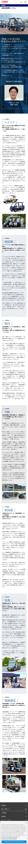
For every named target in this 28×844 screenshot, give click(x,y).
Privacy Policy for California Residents (9, 837)
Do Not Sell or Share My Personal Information (14, 841)
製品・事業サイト (5, 809)
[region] (14, 832)
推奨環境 (3, 816)
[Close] (26, 822)
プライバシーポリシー (6, 820)
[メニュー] (25, 2)
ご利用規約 (4, 812)
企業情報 (3, 805)
